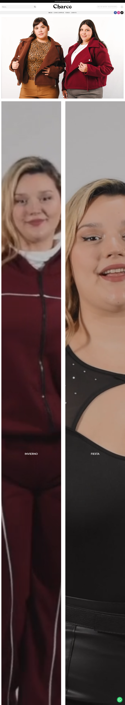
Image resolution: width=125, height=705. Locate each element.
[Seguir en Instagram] (118, 12)
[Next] (119, 58)
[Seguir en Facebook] (115, 12)
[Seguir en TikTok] (121, 12)
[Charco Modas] (62, 6)
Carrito (74, 12)
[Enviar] (34, 6)
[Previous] (6, 58)
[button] (107, 6)
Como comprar (59, 12)
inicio (50, 12)
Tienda (67, 12)
